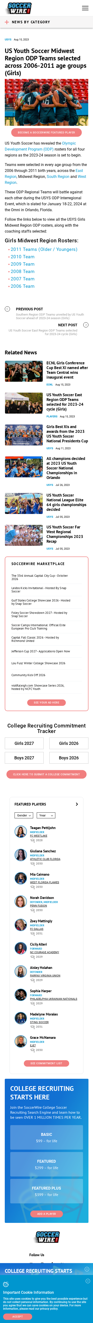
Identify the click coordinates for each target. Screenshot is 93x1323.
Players (51, 416)
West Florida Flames (44, 882)
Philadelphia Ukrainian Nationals (53, 999)
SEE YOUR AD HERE (46, 702)
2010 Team (23, 256)
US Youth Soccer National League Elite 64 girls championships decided (66, 502)
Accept (17, 1316)
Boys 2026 (69, 757)
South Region (58, 176)
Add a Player (46, 1214)
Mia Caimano (39, 874)
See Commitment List (46, 1063)
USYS (8, 39)
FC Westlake (38, 835)
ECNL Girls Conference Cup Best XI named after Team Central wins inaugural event (67, 370)
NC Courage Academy (44, 952)
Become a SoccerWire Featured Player (46, 132)
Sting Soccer (39, 1022)
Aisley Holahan (41, 967)
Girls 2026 (68, 743)
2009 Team (23, 264)
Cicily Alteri (38, 944)
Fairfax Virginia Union (45, 975)
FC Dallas (36, 929)
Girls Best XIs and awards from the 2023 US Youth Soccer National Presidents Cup (67, 434)
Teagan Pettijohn (43, 827)
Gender (22, 815)
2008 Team (23, 271)
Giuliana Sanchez (43, 851)
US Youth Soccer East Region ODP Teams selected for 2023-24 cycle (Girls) (64, 402)
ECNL (49, 384)
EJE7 (33, 1045)
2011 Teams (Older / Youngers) (44, 249)
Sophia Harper (41, 991)
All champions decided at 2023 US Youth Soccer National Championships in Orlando (65, 468)
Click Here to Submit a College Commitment (46, 774)
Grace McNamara (43, 1037)
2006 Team (23, 286)
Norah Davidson (42, 897)
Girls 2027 (24, 743)
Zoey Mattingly (41, 921)
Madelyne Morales (44, 1014)
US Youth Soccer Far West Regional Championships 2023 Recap (64, 534)
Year (42, 815)
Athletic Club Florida (45, 859)
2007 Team (23, 279)
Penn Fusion (38, 905)
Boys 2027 (24, 757)
